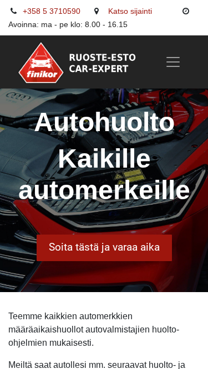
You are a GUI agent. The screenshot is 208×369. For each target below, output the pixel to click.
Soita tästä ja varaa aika (104, 247)
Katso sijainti (130, 11)
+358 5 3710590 (51, 11)
